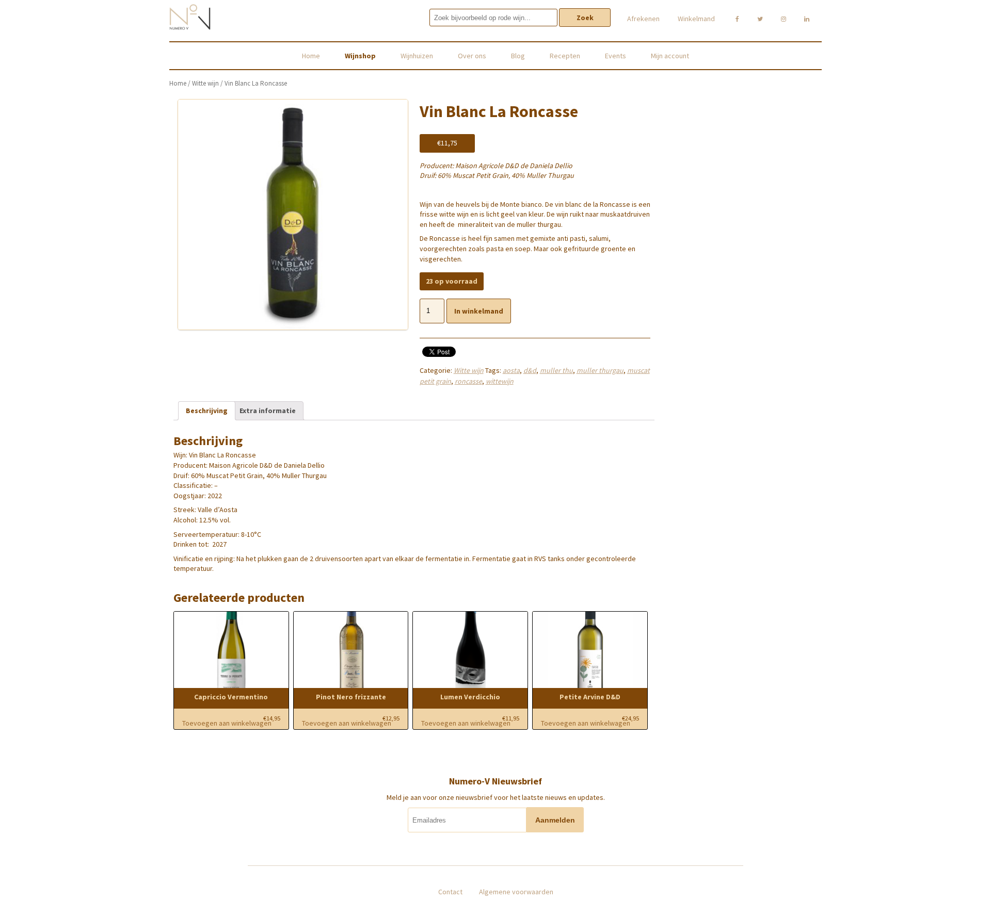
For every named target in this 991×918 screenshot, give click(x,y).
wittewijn (500, 381)
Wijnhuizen (417, 55)
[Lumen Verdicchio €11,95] (470, 650)
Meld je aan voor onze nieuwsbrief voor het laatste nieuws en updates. (496, 797)
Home (311, 55)
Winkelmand (696, 18)
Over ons (472, 55)
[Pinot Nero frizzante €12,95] (351, 650)
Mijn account (670, 55)
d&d (529, 370)
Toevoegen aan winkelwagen (226, 723)
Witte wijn (205, 83)
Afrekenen (643, 18)
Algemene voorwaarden (516, 891)
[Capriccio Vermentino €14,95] (231, 650)
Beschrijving (207, 410)
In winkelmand (478, 311)
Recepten (565, 55)
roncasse (468, 381)
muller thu (556, 370)
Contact (450, 891)
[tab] (206, 410)
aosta (511, 370)
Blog (518, 55)
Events (615, 55)
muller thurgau (600, 370)
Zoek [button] (585, 17)
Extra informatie (267, 410)
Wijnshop (360, 55)
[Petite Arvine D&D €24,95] (590, 650)
